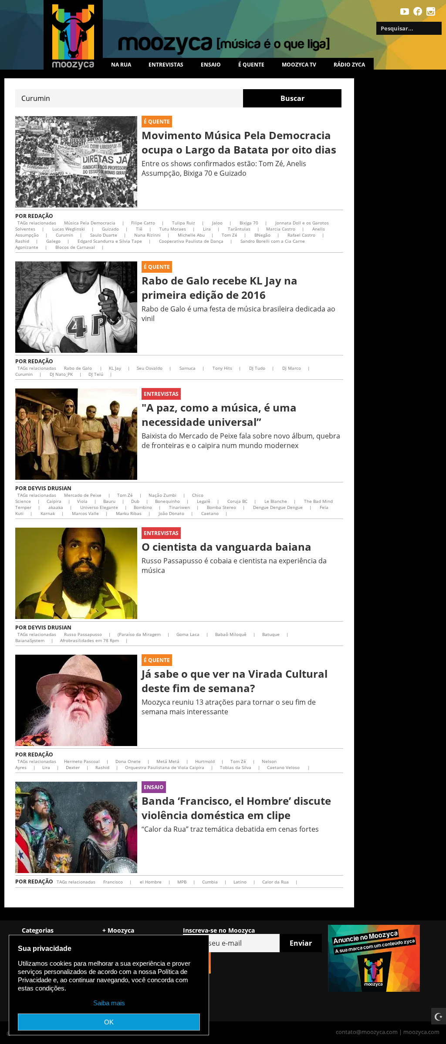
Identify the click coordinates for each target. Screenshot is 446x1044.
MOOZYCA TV (299, 64)
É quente (251, 64)
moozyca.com (421, 1032)
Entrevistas (166, 64)
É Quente (157, 121)
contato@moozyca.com (367, 1032)
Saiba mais (109, 1003)
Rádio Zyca (349, 64)
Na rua (121, 64)
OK (109, 1022)
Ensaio (211, 64)
